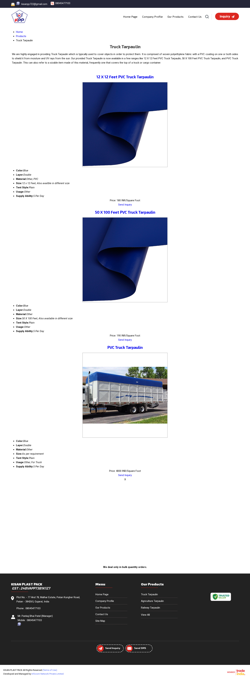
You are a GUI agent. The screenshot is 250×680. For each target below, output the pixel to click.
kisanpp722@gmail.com (34, 4)
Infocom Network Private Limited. (48, 674)
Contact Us (195, 16)
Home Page (130, 16)
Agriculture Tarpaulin (152, 601)
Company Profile (152, 16)
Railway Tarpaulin (150, 607)
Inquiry (225, 16)
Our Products (176, 16)
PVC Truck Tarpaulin (125, 347)
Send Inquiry (125, 204)
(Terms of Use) (50, 670)
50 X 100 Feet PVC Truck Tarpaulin (125, 212)
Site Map (100, 620)
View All (145, 614)
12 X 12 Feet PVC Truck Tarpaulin (125, 77)
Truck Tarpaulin (149, 594)
